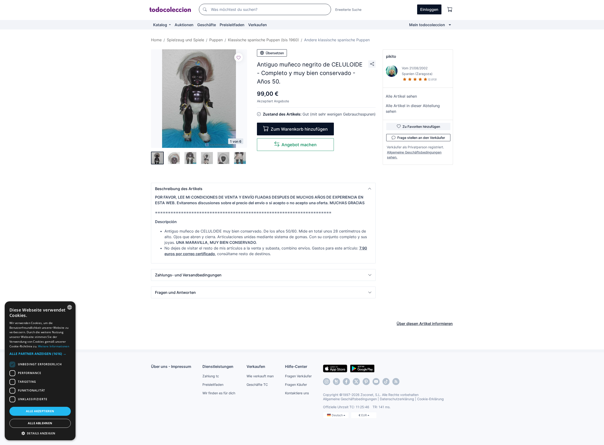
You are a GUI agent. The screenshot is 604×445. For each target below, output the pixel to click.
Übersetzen (275, 53)
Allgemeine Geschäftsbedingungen (350, 399)
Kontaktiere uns (297, 393)
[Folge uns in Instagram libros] (336, 381)
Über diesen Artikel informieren (425, 323)
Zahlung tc (210, 376)
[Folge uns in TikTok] (386, 381)
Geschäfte (206, 24)
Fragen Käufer (296, 385)
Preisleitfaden (232, 24)
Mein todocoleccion (427, 24)
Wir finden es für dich (218, 393)
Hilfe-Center (296, 366)
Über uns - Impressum (171, 366)
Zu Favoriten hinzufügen (421, 127)
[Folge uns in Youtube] (376, 381)
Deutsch (338, 415)
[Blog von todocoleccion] (395, 381)
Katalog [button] (160, 24)
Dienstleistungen (217, 366)
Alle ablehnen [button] (40, 423)
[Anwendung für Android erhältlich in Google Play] (362, 368)
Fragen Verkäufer (298, 376)
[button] (263, 188)
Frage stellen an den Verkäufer (421, 138)
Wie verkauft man (260, 376)
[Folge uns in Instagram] (326, 381)
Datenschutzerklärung (397, 399)
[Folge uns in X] (356, 381)
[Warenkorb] (450, 9)
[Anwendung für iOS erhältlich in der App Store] (335, 368)
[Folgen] (238, 57)
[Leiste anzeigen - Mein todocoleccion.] (450, 24)
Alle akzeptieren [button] (40, 411)
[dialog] (40, 370)
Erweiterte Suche (348, 10)
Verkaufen (257, 24)
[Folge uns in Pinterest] (366, 381)
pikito (391, 56)
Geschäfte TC (257, 385)
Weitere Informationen (53, 346)
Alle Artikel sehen (401, 96)
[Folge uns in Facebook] (346, 381)
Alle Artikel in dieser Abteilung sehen (413, 108)
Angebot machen (299, 144)
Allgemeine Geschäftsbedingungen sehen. (414, 154)
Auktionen (184, 24)
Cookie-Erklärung (430, 399)
